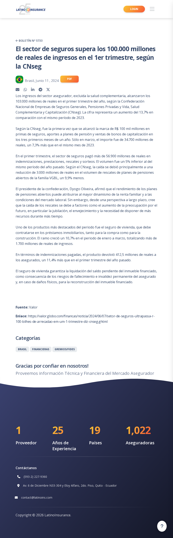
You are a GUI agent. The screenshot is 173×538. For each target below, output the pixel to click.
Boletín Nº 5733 (30, 41)
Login (134, 9)
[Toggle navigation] (152, 9)
